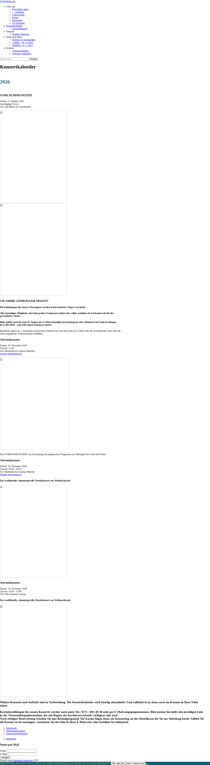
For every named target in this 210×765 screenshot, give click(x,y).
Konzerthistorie (19, 28)
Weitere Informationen (11, 353)
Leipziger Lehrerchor (22, 760)
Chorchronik (18, 15)
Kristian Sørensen (21, 34)
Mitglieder (11, 738)
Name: (3, 750)
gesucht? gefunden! (21, 53)
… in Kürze (18, 12)
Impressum (11, 728)
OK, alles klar (118, 763)
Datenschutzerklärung (16, 733)
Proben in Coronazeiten (23, 39)
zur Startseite (18, 23)
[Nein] (146, 764)
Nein (129, 763)
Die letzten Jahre (20, 9)
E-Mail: (4, 754)
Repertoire (17, 20)
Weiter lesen (138, 763)
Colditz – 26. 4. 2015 (22, 42)
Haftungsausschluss (15, 730)
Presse (15, 17)
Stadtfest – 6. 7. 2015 (22, 45)
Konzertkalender (14, 26)
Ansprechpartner (20, 50)
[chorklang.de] (7, 1)
